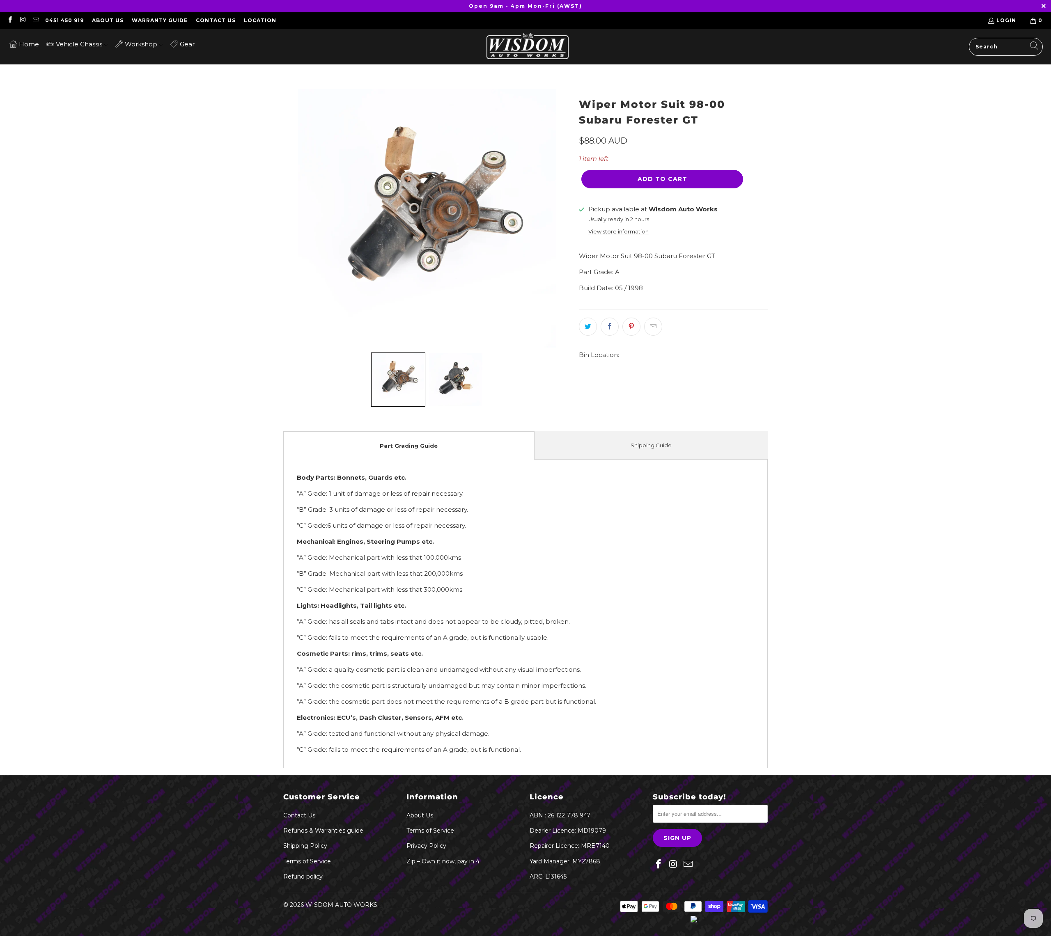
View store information (618, 232)
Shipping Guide (651, 445)
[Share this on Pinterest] (631, 327)
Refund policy (303, 876)
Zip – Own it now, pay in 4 (443, 861)
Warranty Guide (160, 20)
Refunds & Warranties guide (323, 830)
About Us (108, 20)
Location (260, 20)
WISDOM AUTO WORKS (341, 905)
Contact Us (216, 20)
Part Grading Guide (409, 445)
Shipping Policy (305, 845)
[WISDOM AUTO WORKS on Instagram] (22, 20)
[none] (398, 379)
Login (1006, 20)
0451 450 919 (64, 20)
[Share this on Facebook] (610, 327)
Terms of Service (307, 861)
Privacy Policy (426, 845)
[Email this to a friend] (653, 327)
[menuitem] (24, 44)
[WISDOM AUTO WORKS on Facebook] (9, 20)
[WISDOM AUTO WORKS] (527, 46)
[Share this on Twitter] (588, 327)
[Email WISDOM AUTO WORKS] (35, 20)
